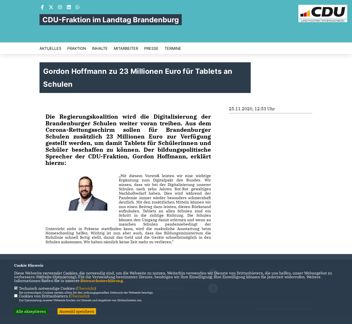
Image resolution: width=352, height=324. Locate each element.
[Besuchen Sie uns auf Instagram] (60, 8)
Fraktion (76, 48)
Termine (173, 48)
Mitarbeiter (126, 48)
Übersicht (86, 288)
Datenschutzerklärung (101, 280)
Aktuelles (50, 48)
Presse (151, 48)
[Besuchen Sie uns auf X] (51, 8)
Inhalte (100, 48)
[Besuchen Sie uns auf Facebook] (42, 8)
